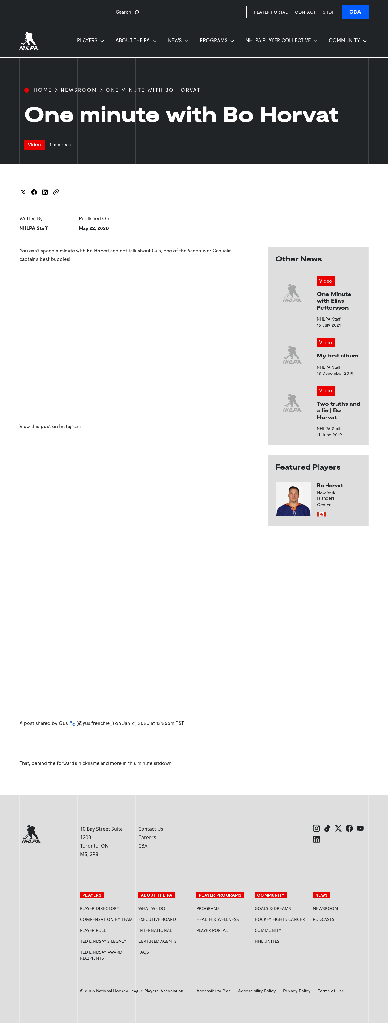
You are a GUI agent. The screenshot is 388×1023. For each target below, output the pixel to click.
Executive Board (157, 919)
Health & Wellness (217, 919)
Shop (329, 12)
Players (87, 40)
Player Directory (99, 908)
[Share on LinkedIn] (44, 192)
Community (344, 40)
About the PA (132, 40)
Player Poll (93, 930)
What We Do (151, 908)
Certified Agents (157, 941)
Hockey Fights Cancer (280, 919)
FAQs (143, 952)
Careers (147, 837)
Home (43, 90)
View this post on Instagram (50, 426)
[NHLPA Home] (29, 41)
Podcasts (323, 919)
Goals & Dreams (273, 908)
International (155, 930)
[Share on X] (23, 192)
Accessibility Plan (213, 990)
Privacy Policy (297, 990)
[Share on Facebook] (34, 192)
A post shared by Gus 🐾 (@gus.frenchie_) (66, 723)
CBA (355, 12)
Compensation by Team (106, 919)
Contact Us (150, 828)
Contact (305, 12)
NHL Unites (281, 941)
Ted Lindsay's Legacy (103, 941)
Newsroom (79, 90)
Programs (213, 40)
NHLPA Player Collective (278, 40)
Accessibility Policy (257, 990)
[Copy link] (55, 192)
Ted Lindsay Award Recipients (101, 955)
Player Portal (271, 12)
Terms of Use (331, 990)
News (175, 40)
